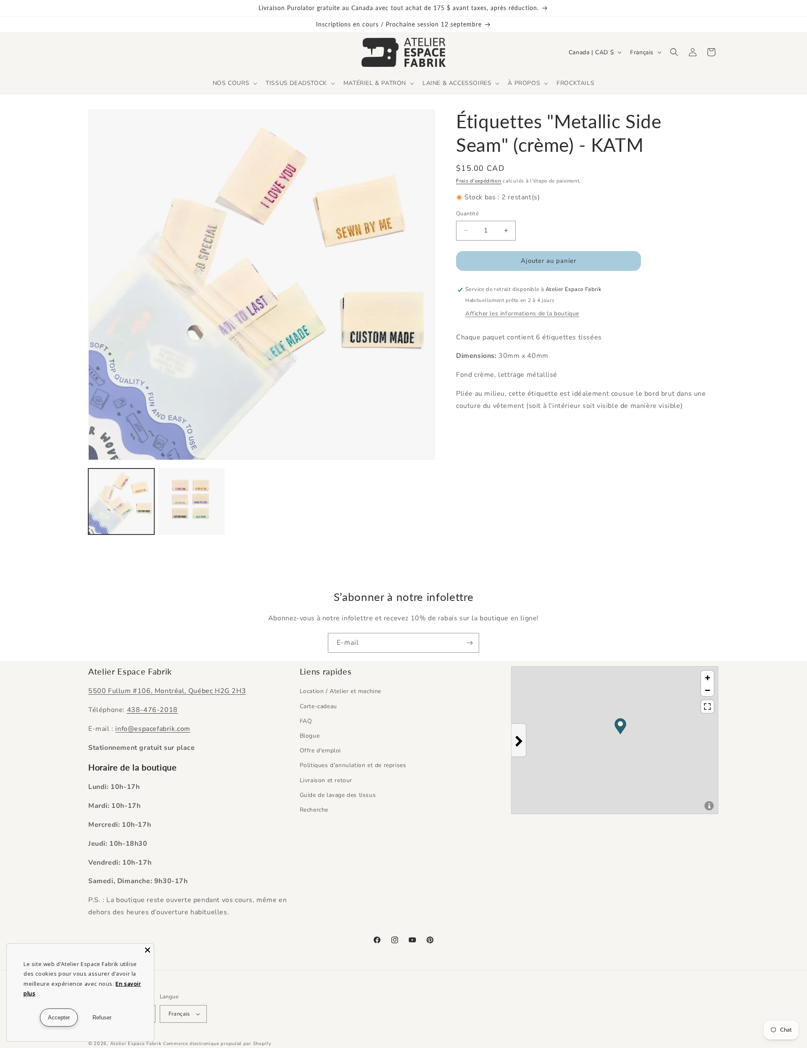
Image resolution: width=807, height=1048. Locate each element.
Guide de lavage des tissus (338, 795)
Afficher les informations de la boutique (522, 314)
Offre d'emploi (320, 750)
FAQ (306, 721)
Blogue (310, 736)
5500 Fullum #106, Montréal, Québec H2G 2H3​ (167, 691)
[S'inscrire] (469, 643)
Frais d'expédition (478, 180)
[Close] (147, 950)
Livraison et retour (326, 780)
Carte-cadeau (318, 706)
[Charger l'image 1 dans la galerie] (121, 501)
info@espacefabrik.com (152, 728)
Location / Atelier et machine (340, 691)
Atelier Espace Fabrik (136, 1043)
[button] (234, 83)
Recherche (314, 810)
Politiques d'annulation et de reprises (353, 765)
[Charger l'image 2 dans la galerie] (191, 501)
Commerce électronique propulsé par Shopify (217, 1043)
